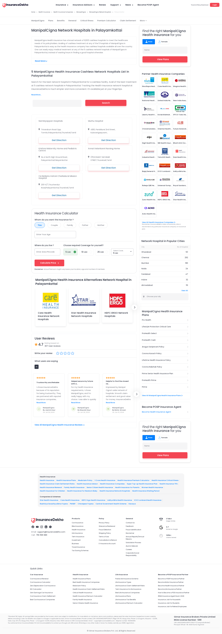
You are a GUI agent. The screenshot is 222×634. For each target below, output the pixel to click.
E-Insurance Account (107, 543)
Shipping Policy (105, 533)
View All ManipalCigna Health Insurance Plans (161, 395)
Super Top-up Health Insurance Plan (142, 484)
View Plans (163, 59)
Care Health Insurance (69, 500)
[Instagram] (41, 527)
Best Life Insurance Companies (127, 593)
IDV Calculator (35, 589)
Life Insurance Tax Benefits (125, 599)
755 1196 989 (41, 535)
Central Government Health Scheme (111, 504)
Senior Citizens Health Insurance (85, 603)
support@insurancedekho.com (51, 532)
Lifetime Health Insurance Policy (156, 360)
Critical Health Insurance (82, 593)
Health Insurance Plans (66, 480)
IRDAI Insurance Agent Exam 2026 (171, 596)
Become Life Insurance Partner (170, 589)
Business (75, 543)
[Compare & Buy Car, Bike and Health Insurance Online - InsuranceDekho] (15, 5)
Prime (144, 387)
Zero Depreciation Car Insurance (42, 586)
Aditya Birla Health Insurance (119, 500)
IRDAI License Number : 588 (187, 619)
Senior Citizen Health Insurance (100, 487)
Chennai (145, 257)
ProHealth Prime (149, 380)
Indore (144, 279)
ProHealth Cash (149, 340)
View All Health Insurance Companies (158, 222)
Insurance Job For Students (168, 603)
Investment (76, 540)
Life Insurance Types (123, 582)
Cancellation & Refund (108, 540)
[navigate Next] (134, 307)
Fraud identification (133, 530)
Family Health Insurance (74, 487)
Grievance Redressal (107, 526)
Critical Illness (86, 20)
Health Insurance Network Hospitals (115, 491)
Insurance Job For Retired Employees (172, 606)
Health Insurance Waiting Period (145, 491)
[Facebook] (32, 527)
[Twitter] (50, 527)
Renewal (72, 20)
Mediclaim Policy (85, 480)
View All (184, 290)
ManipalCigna (37, 20)
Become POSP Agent (148, 4)
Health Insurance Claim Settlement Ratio (57, 484)
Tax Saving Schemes (80, 550)
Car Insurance (77, 523)
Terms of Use (104, 537)
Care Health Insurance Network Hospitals (48, 316)
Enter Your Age (43, 234)
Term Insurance (78, 537)
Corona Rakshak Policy (152, 367)
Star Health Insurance (49, 500)
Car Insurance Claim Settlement (42, 596)
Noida (143, 268)
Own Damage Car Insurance (41, 593)
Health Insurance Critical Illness (165, 480)
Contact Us (130, 523)
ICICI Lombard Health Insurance (147, 500)
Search (106, 102)
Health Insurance (47, 480)
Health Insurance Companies (112, 484)
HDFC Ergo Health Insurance (93, 500)
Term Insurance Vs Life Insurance (128, 589)
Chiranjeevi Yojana (85, 504)
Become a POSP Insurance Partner (171, 579)
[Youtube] (37, 527)
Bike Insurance (77, 526)
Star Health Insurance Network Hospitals (83, 314)
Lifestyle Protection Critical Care (156, 326)
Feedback (129, 526)
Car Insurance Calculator (40, 582)
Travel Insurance (78, 547)
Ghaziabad (146, 252)
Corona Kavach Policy (151, 353)
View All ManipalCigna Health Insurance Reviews (59, 424)
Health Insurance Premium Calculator (133, 480)
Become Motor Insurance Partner (170, 582)
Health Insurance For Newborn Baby (82, 491)
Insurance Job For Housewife (169, 599)
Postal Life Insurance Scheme (126, 579)
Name (147, 50)
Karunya (132, 504)
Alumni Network (132, 546)
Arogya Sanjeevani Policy (153, 346)
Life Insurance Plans (123, 596)
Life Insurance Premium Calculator (128, 603)
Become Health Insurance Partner (171, 586)
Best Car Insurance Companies (42, 599)
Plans (50, 20)
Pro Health (146, 320)
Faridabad (145, 274)
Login (214, 5)
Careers (129, 549)
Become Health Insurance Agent (156, 412)
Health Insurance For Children (52, 491)
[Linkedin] (46, 527)
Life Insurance (77, 533)
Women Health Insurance (152, 487)
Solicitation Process (133, 542)
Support (114, 4)
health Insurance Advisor (87, 484)
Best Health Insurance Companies (86, 582)
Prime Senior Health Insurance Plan (157, 373)
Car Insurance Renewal (39, 579)
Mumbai (145, 263)
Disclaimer (130, 533)
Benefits (61, 20)
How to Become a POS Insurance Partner (173, 593)
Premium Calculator (106, 20)
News (128, 4)
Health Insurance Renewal (51, 487)
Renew (102, 4)
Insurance (61, 4)
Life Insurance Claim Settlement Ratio (130, 586)
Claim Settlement (128, 20)
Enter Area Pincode (45, 251)
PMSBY (73, 504)
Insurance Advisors (82, 4)
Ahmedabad (147, 285)
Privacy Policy (104, 523)
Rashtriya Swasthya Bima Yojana (54, 504)
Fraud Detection (105, 530)
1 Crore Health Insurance (105, 480)
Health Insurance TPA (169, 484)
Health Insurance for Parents (127, 487)
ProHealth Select (149, 333)
